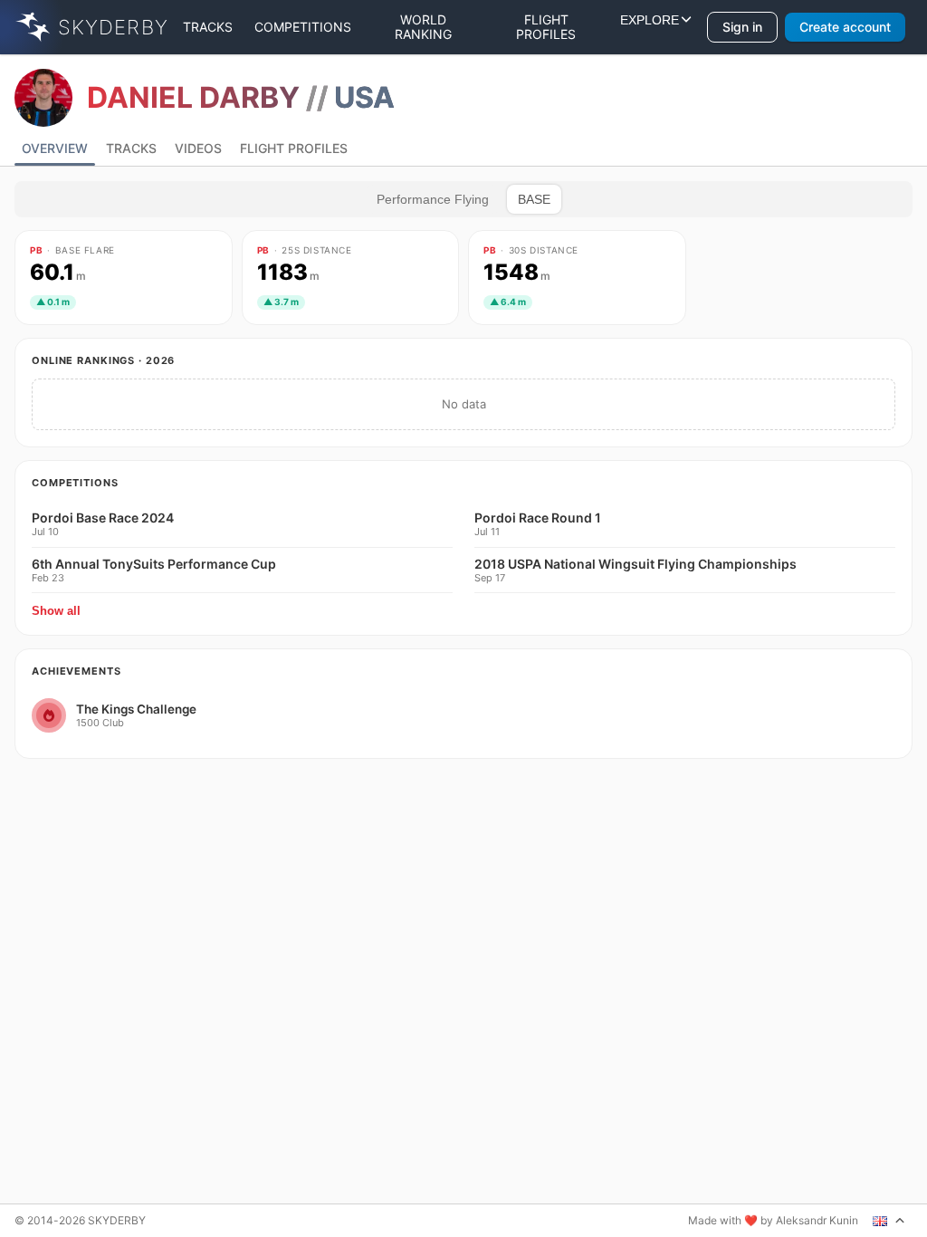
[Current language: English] (889, 1221)
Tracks (208, 26)
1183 (288, 272)
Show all (56, 611)
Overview (55, 148)
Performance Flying (433, 199)
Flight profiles (546, 27)
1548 (516, 272)
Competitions (302, 26)
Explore (649, 27)
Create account (845, 26)
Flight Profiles (294, 148)
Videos (198, 148)
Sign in (742, 26)
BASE (534, 199)
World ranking (423, 27)
